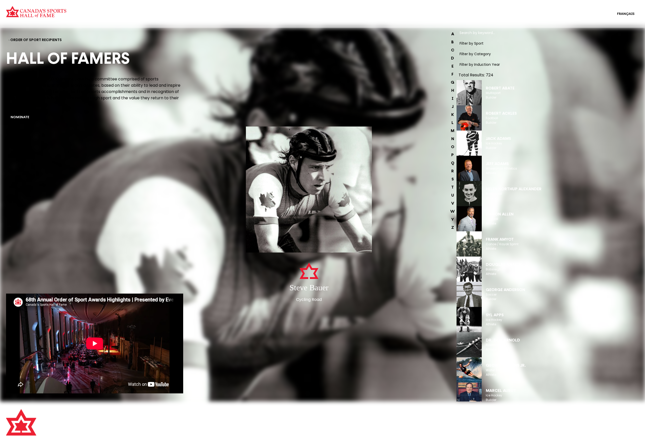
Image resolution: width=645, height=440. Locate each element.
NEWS (170, 436)
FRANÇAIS (625, 14)
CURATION (151, 11)
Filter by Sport (471, 43)
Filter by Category (475, 53)
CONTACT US (176, 423)
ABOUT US (173, 416)
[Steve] (309, 190)
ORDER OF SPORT (157, 17)
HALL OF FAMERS (326, 17)
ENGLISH (599, 14)
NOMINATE (20, 117)
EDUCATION (322, 11)
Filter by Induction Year (480, 64)
